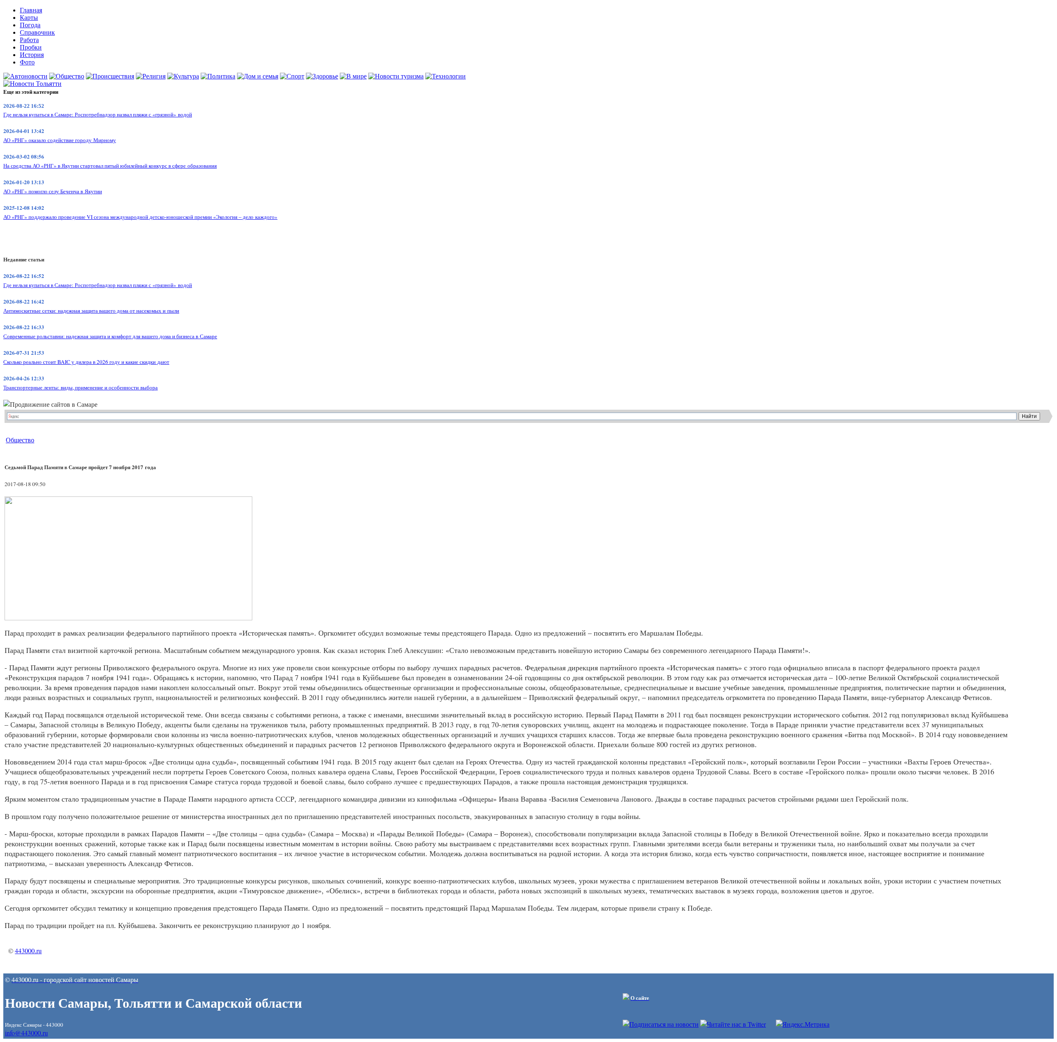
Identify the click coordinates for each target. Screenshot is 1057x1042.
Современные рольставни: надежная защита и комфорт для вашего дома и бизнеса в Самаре (110, 336)
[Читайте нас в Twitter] (733, 1024)
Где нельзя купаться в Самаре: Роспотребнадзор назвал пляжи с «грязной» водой (97, 114)
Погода (30, 24)
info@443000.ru (26, 1032)
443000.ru (28, 950)
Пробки (31, 47)
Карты (29, 17)
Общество (20, 439)
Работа (29, 39)
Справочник (37, 32)
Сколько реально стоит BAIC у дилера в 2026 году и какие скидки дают (86, 362)
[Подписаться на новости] (661, 1024)
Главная (31, 10)
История (32, 54)
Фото (27, 62)
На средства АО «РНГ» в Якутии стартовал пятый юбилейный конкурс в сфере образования (110, 165)
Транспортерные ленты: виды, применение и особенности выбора (80, 387)
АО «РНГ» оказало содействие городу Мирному (59, 140)
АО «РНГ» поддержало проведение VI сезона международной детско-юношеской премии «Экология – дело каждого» (140, 217)
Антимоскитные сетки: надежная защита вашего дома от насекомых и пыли (91, 310)
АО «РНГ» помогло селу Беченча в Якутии (52, 191)
